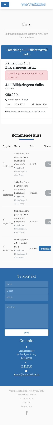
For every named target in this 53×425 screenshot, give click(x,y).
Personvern (26, 406)
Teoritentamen (26, 398)
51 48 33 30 (26, 366)
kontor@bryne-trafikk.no (26, 374)
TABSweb (20, 394)
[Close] (47, 49)
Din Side (26, 402)
